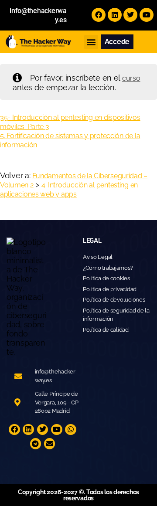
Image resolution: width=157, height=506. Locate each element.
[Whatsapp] (70, 429)
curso (131, 78)
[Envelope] (49, 443)
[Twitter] (130, 15)
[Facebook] (99, 15)
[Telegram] (35, 443)
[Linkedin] (115, 15)
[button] (91, 42)
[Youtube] (147, 15)
